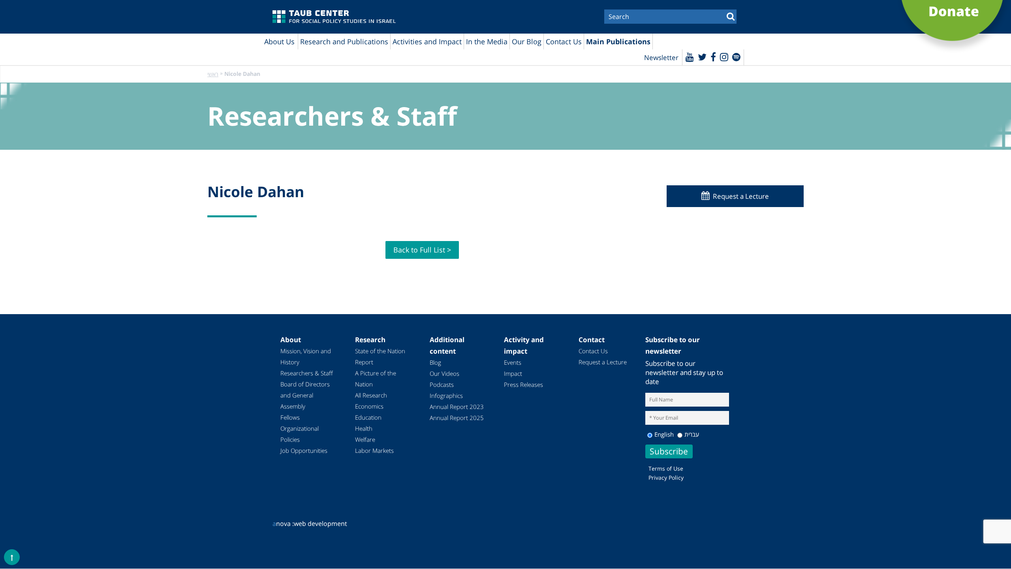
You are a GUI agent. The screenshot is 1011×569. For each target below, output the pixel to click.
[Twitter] (702, 56)
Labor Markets (374, 450)
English (664, 434)
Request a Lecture (741, 196)
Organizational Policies (299, 433)
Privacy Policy (666, 477)
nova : (283, 523)
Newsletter (661, 57)
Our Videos (444, 373)
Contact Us (564, 41)
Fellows (290, 417)
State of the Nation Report (380, 356)
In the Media (486, 41)
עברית (691, 434)
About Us (279, 41)
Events (512, 362)
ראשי (212, 74)
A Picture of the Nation (375, 378)
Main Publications (618, 41)
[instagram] (724, 56)
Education (368, 417)
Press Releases (523, 384)
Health (363, 428)
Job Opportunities (303, 450)
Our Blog (526, 41)
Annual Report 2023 (457, 407)
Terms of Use (665, 468)
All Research (371, 395)
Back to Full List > (422, 249)
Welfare (365, 439)
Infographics (446, 395)
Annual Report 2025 (457, 418)
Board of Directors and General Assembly (305, 395)
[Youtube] (690, 56)
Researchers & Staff (306, 373)
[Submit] (731, 16)
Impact (513, 373)
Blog (435, 362)
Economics (369, 406)
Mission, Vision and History (305, 356)
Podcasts (442, 384)
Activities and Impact (427, 41)
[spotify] (736, 56)
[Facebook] (713, 56)
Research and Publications (344, 41)
